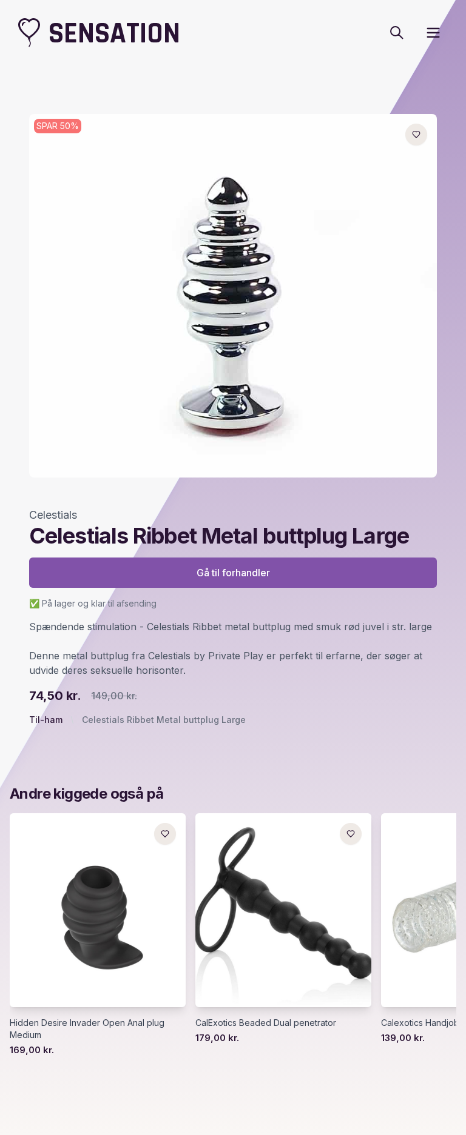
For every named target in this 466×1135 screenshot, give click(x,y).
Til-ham (45, 719)
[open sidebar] (433, 32)
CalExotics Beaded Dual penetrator (265, 1022)
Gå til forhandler (233, 573)
